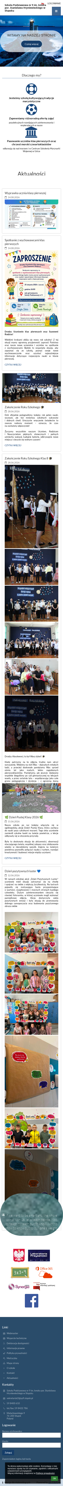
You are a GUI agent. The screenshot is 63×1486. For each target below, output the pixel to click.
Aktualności (12, 1378)
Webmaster (12, 1333)
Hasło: (5, 1441)
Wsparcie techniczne (17, 1338)
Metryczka (12, 1358)
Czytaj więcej (31, 44)
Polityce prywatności (45, 1473)
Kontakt (11, 1373)
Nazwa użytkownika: (12, 1431)
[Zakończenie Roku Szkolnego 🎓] (31, 388)
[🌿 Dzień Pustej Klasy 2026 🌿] (31, 798)
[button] (56, 11)
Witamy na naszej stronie (31, 35)
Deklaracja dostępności (18, 1343)
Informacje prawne (16, 1348)
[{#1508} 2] (20, 1272)
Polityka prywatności (17, 1353)
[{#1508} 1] (39, 1255)
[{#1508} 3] (44, 1272)
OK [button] (54, 1478)
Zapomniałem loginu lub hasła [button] (16, 1459)
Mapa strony (13, 1363)
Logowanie (54, 3)
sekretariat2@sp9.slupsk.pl (20, 1398)
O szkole (11, 1368)
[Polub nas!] (31, 1300)
